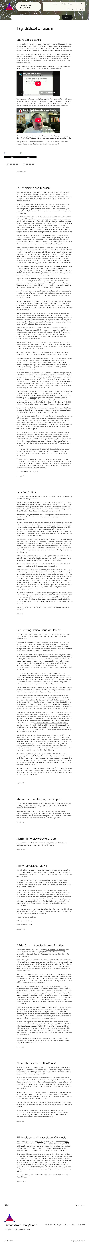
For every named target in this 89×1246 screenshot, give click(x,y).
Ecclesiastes (26, 395)
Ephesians (32, 398)
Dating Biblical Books (29, 39)
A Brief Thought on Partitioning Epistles (40, 945)
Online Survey (27, 925)
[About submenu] (84, 3)
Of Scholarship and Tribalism (33, 187)
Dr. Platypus (20, 1146)
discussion (43, 1067)
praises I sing (60, 1169)
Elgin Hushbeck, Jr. (56, 101)
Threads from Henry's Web (25, 6)
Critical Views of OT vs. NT (32, 865)
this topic (40, 1142)
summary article (61, 1144)
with (37, 1067)
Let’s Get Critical (26, 492)
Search (67, 17)
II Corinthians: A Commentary (55, 950)
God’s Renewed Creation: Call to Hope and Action (47, 1024)
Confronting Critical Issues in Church (39, 630)
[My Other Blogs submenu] (61, 1224)
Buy (12, 157)
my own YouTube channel (40, 99)
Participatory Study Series (33, 420)
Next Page (80, 1205)
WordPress (82, 1241)
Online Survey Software (24, 921)
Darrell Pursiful (59, 805)
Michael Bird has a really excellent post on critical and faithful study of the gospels (44, 803)
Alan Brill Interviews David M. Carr (36, 838)
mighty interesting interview (31, 843)
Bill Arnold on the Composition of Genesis (41, 1137)
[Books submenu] (72, 9)
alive (34, 1067)
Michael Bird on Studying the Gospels (39, 799)
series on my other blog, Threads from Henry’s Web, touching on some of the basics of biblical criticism (42, 724)
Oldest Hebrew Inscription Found (36, 1063)
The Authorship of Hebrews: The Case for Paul (51, 402)
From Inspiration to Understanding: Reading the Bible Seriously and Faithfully (42, 812)
